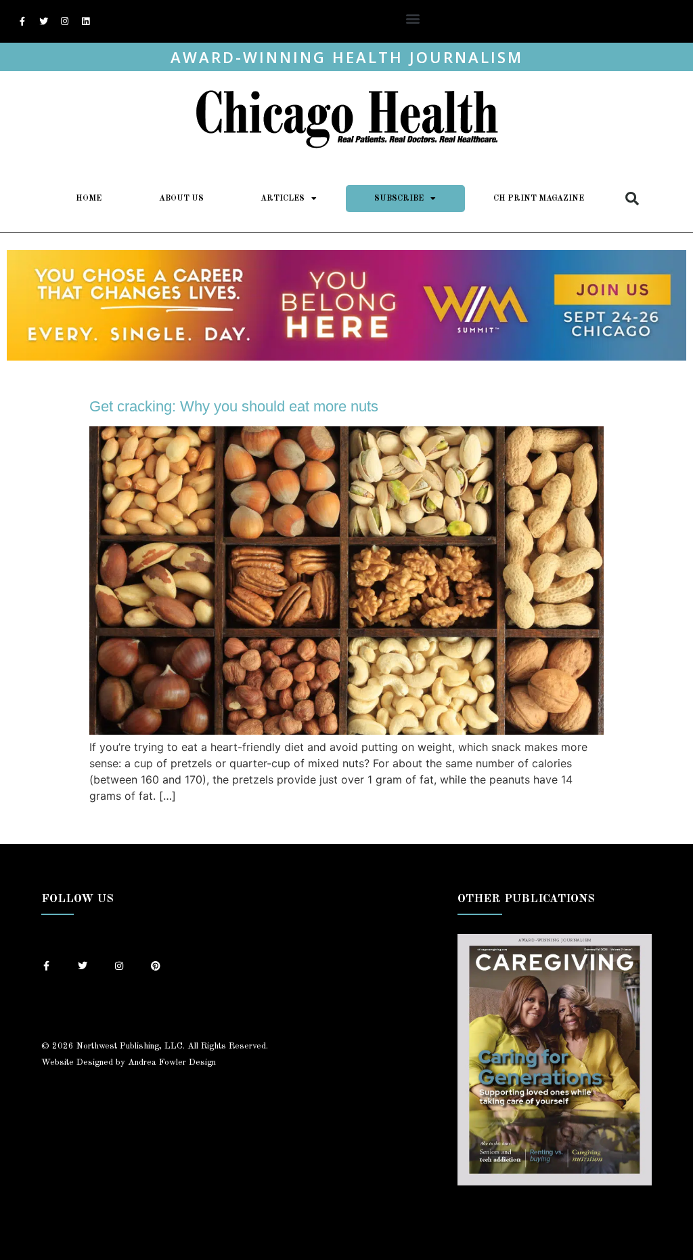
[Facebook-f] (22, 22)
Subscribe (399, 199)
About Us (181, 199)
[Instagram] (64, 22)
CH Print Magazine (538, 199)
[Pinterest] (155, 966)
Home (89, 199)
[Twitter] (43, 22)
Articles (283, 199)
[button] (413, 18)
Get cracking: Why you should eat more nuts (233, 406)
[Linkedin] (85, 22)
